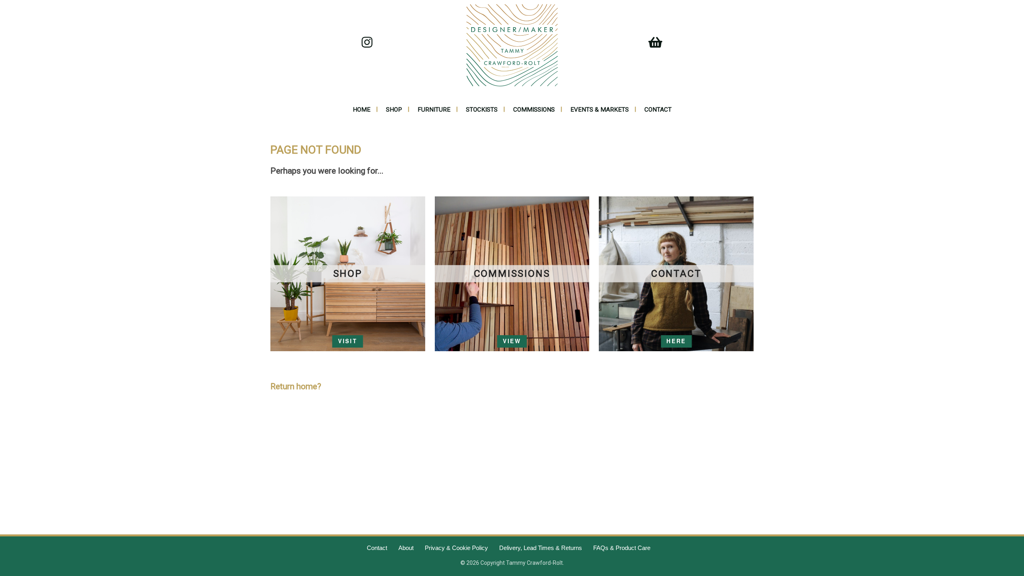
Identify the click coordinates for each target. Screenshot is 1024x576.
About (406, 547)
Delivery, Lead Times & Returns (540, 547)
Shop (394, 109)
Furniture (434, 109)
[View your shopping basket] (651, 44)
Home (361, 109)
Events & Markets (599, 109)
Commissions (534, 109)
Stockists (482, 109)
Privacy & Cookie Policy (456, 547)
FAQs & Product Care (621, 547)
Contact (658, 109)
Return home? (295, 386)
